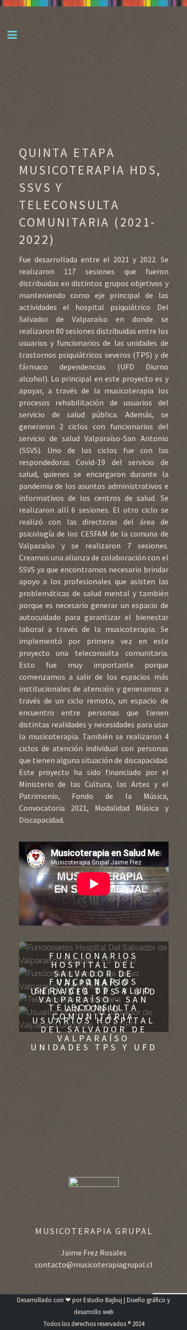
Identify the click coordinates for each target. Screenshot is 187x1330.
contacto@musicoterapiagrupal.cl (94, 1264)
